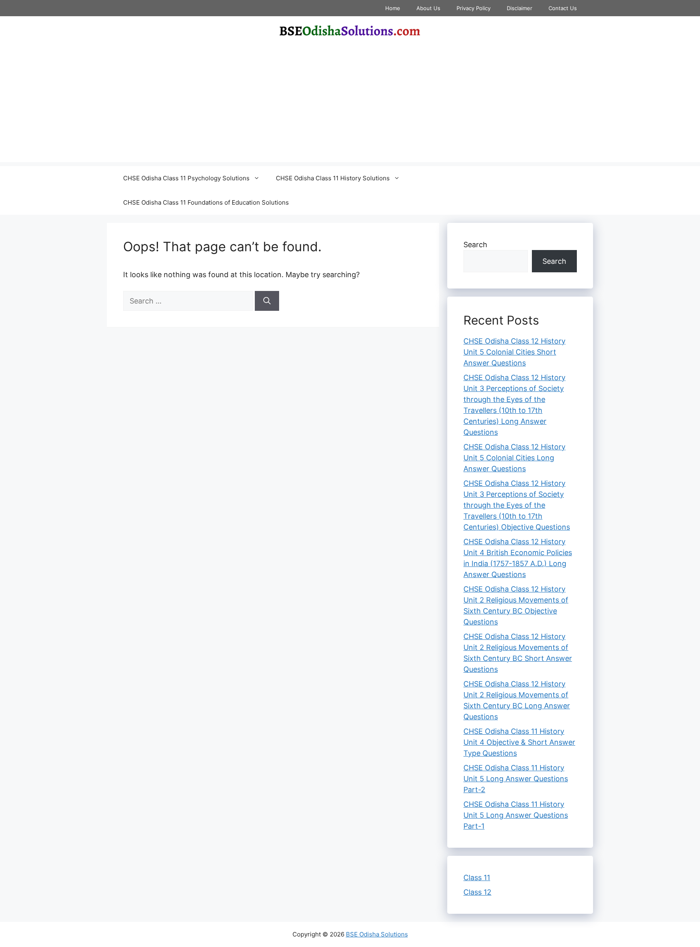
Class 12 (477, 892)
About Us (428, 8)
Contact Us (562, 8)
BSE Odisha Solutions (377, 934)
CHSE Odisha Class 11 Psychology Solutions (186, 178)
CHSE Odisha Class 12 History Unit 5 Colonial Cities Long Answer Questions (514, 458)
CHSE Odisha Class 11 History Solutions (333, 178)
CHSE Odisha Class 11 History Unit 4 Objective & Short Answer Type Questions (519, 742)
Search (475, 244)
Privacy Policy (474, 8)
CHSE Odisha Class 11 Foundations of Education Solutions (206, 202)
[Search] (267, 301)
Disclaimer (519, 8)
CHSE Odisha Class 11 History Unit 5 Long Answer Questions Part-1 (515, 815)
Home (392, 8)
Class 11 (476, 877)
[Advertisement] (350, 105)
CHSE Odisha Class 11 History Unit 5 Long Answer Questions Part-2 (515, 778)
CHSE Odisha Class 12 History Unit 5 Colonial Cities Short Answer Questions (514, 352)
